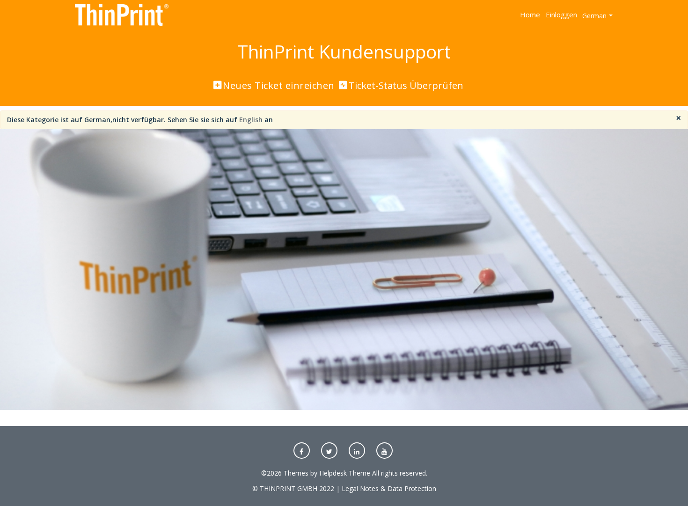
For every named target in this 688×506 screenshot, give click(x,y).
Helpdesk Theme (344, 473)
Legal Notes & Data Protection (389, 488)
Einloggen (561, 14)
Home (530, 14)
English (251, 119)
